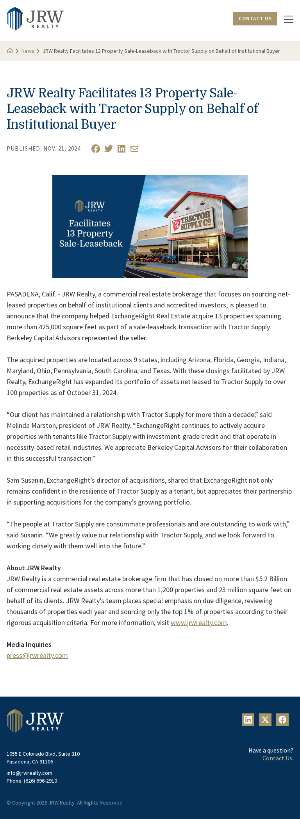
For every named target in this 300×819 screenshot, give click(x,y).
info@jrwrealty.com (29, 772)
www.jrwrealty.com (199, 622)
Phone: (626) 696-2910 (32, 780)
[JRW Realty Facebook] (95, 148)
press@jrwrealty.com (37, 655)
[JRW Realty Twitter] (108, 148)
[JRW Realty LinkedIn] (121, 148)
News (27, 50)
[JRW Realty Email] (134, 148)
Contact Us (255, 18)
